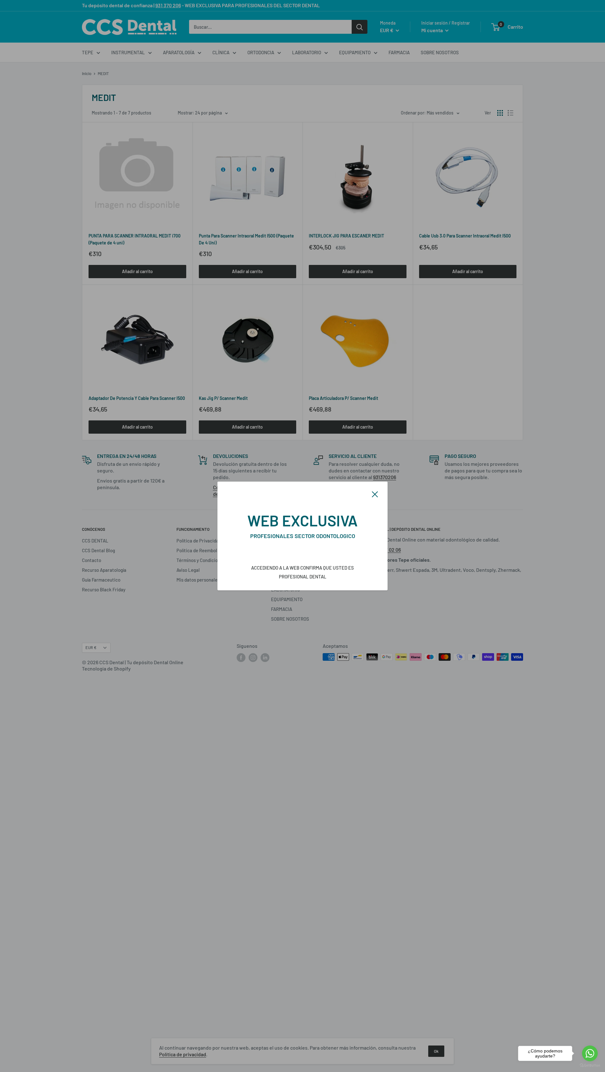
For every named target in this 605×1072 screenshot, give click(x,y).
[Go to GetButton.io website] (590, 1065)
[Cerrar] (375, 493)
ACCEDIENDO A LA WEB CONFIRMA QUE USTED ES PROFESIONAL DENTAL (302, 572)
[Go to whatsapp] (590, 1053)
